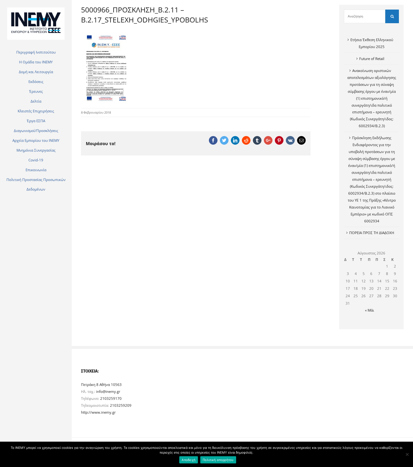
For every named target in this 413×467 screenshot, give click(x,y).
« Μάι (369, 310)
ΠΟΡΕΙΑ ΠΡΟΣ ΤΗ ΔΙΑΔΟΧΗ (371, 232)
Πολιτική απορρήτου (218, 460)
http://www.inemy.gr (98, 412)
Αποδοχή (189, 460)
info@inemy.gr (108, 391)
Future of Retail (371, 58)
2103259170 (111, 398)
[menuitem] (36, 52)
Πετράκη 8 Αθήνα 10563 (101, 384)
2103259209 (120, 405)
